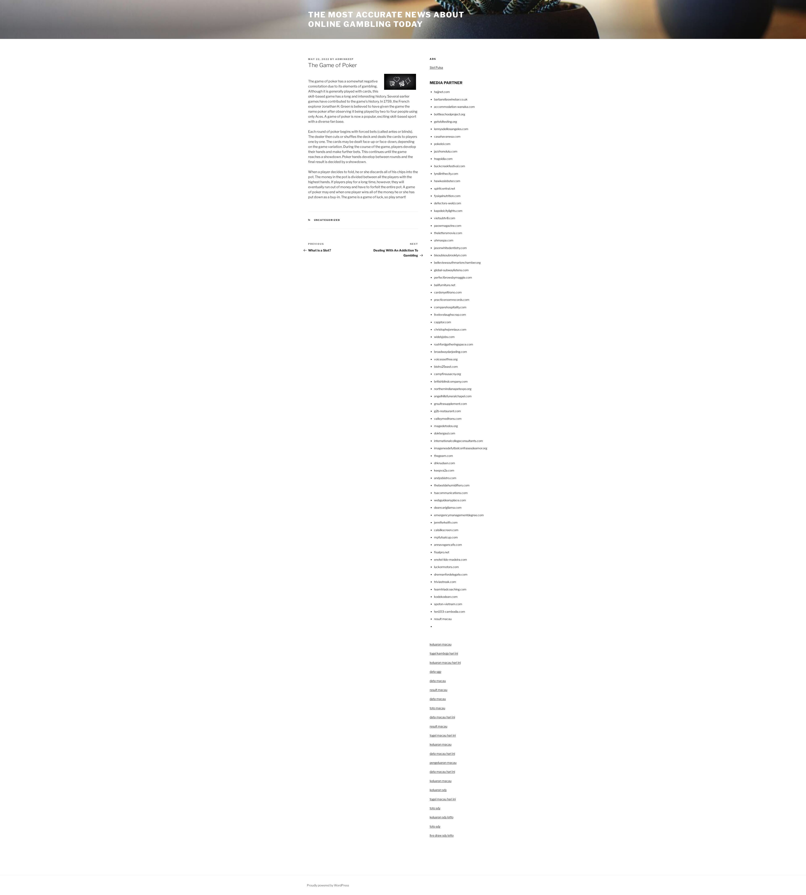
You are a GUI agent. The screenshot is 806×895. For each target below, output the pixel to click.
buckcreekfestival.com (449, 166)
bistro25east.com (446, 366)
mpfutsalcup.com (446, 537)
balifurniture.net (444, 285)
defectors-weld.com (447, 203)
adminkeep (344, 59)
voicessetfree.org (446, 359)
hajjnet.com (442, 92)
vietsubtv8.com (444, 218)
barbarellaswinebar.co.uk (450, 99)
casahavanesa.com (447, 136)
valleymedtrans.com (448, 418)
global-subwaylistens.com (451, 270)
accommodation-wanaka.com (454, 106)
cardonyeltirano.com (448, 292)
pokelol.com (442, 144)
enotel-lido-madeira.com (450, 559)
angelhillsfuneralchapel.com (453, 396)
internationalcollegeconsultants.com (458, 441)
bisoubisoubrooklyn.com (450, 255)
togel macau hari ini (443, 799)
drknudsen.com (444, 463)
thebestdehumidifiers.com (452, 485)
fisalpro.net (441, 552)
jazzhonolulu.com (445, 151)
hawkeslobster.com (447, 181)
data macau (438, 699)
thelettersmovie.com (448, 233)
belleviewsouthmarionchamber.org (457, 262)
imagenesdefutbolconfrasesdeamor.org (460, 448)
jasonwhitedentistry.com (450, 248)
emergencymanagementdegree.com (459, 515)
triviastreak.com (445, 582)
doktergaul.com (444, 433)
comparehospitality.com (450, 307)
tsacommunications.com (451, 493)
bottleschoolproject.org (449, 114)
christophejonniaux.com (450, 329)
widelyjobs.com (444, 337)
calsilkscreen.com (446, 530)
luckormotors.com (446, 567)
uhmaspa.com (443, 240)
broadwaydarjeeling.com (450, 351)
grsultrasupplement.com (450, 403)
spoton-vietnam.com (448, 604)
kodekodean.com (446, 596)
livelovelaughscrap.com (450, 314)
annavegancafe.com (448, 544)
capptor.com (442, 322)
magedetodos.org (446, 426)
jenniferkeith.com (446, 522)
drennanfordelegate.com (450, 574)
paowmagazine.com (447, 225)
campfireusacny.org (447, 374)
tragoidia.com (443, 158)
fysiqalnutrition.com (447, 196)
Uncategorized (327, 220)
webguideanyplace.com (450, 500)
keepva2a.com (444, 470)
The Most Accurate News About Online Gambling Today (386, 19)
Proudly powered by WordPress (328, 885)
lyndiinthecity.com (446, 173)
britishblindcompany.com (451, 381)
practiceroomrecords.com (451, 299)
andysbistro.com (445, 478)
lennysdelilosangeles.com (451, 129)
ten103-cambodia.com (449, 611)
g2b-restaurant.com (447, 411)
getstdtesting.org (445, 121)
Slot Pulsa (436, 67)
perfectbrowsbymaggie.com (453, 277)
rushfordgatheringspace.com (453, 344)
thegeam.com (443, 455)
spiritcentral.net (444, 188)
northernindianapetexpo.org (452, 389)
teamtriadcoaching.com (450, 589)
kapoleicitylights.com (448, 210)
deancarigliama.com (448, 507)
